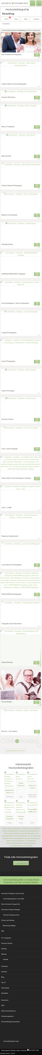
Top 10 (3, 982)
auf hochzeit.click (22, 863)
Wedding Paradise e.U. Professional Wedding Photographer (9, 791)
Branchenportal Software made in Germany (13, 1050)
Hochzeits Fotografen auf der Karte (12, 893)
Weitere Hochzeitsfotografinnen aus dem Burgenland (21, 838)
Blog (2, 977)
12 (36, 741)
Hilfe (2, 931)
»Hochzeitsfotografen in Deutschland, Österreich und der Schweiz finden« (21, 881)
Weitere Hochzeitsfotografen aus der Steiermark (25, 836)
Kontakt (5, 959)
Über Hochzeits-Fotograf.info (10, 904)
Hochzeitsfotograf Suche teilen (15, 750)
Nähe (26, 19)
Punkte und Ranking (7, 920)
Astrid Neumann (21, 784)
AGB (2, 1005)
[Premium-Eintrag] (37, 766)
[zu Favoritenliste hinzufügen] (3, 35)
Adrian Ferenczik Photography (32, 787)
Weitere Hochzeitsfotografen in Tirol (18, 841)
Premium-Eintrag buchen (11, 915)
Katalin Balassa (7, 662)
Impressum (4, 1000)
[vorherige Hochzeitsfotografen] (3, 741)
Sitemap (4, 954)
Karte (16, 19)
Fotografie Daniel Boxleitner (11, 624)
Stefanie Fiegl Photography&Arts (21, 818)
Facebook (4, 966)
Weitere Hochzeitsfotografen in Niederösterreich (18, 828)
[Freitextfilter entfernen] (33, 3)
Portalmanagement (7, 1016)
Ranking (4, 948)
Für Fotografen (6, 938)
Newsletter (4, 993)
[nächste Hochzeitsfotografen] (39, 745)
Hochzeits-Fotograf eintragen (10, 909)
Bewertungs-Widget (9, 925)
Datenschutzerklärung (8, 1011)
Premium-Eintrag (6, 943)
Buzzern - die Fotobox (9, 731)
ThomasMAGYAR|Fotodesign (32, 811)
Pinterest (4, 971)
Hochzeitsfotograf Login (11, 1041)
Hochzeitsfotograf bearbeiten (10, 1021)
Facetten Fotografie (9, 818)
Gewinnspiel (5, 988)
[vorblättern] (36, 42)
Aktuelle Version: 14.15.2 (7, 1053)
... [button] (30, 741)
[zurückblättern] (6, 42)
